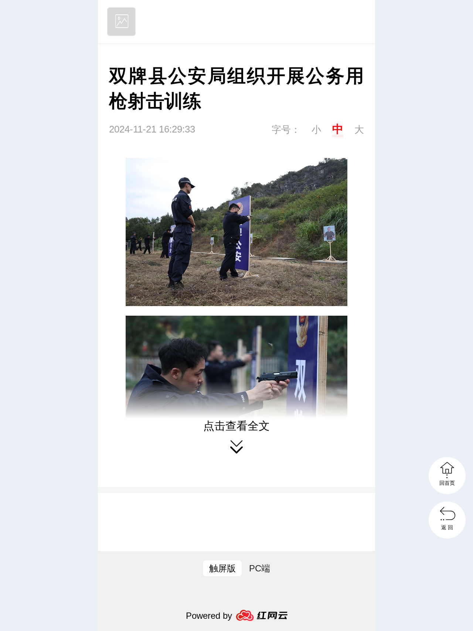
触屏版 (222, 568)
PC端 (259, 568)
